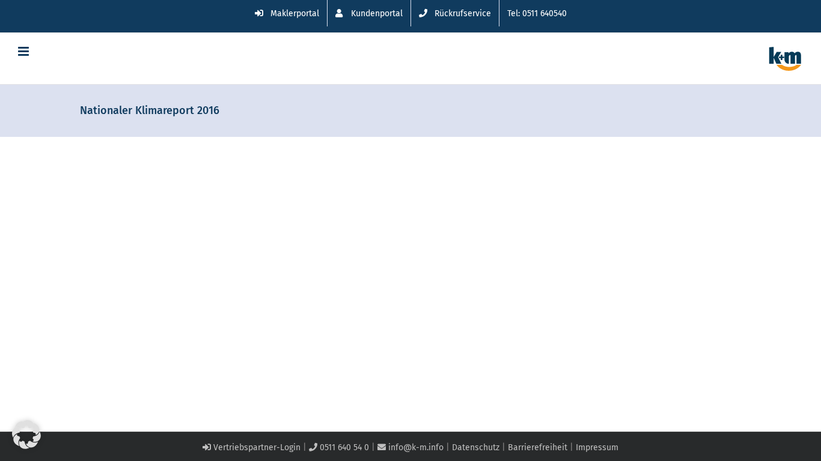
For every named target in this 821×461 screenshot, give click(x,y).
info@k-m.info (415, 447)
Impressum (597, 447)
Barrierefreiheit (537, 447)
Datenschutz (475, 447)
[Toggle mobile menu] (24, 51)
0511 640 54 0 (343, 447)
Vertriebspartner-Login (256, 447)
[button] (26, 434)
